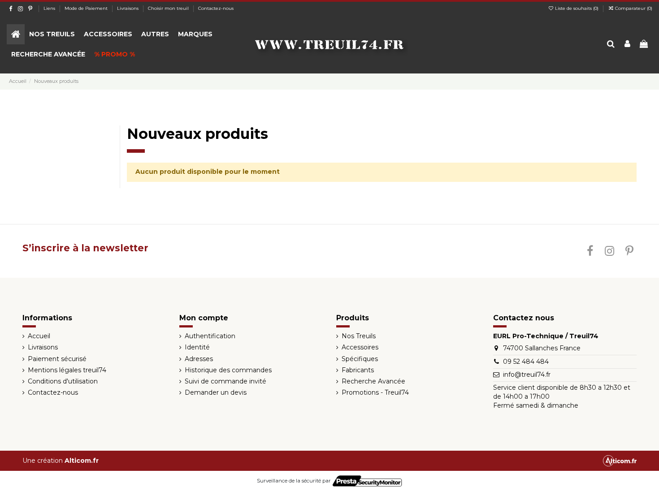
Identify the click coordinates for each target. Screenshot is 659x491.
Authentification (210, 336)
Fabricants (358, 370)
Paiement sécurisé (57, 359)
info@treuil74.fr (527, 374)
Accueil (39, 336)
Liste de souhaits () (577, 8)
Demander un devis (216, 392)
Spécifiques (360, 359)
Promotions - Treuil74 (375, 392)
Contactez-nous (216, 8)
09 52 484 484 (526, 361)
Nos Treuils (359, 336)
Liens (49, 8)
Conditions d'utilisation (63, 381)
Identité (197, 347)
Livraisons (128, 8)
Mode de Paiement (87, 8)
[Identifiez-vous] (627, 44)
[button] (52, 34)
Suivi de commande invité (225, 381)
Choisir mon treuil (169, 8)
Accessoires (360, 347)
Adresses (199, 359)
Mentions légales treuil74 (67, 370)
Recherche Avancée (373, 381)
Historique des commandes (228, 370)
